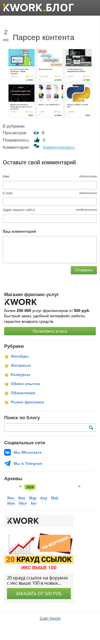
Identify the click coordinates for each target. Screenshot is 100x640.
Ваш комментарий (19, 231)
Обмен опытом (25, 383)
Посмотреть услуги (50, 331)
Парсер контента (43, 37)
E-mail (7, 192)
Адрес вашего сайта (19, 209)
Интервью (21, 365)
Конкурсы (20, 374)
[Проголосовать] (37, 139)
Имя (6, 176)
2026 (30, 487)
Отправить (84, 270)
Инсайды (20, 356)
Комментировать (59, 147)
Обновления (23, 393)
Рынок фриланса (27, 402)
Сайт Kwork (50, 618)
